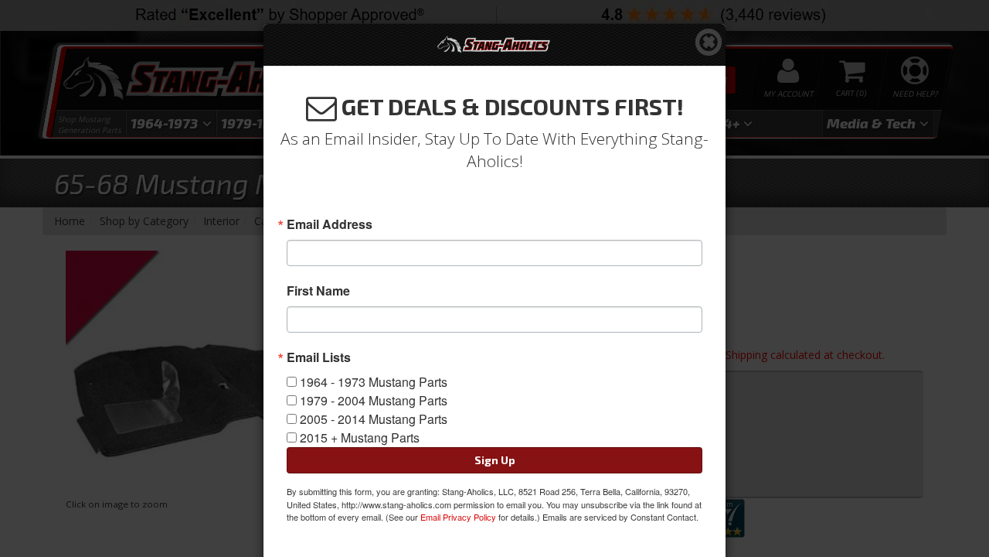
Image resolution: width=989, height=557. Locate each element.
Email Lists (319, 357)
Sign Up (494, 459)
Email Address (329, 224)
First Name (318, 291)
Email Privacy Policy (458, 517)
